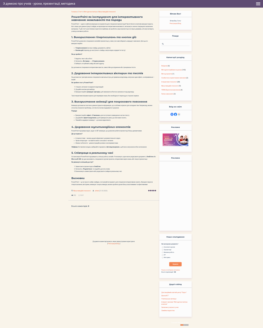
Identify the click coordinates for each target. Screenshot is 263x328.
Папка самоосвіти (167, 94)
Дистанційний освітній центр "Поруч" (174, 292)
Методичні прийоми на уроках (171, 70)
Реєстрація (112, 243)
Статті (80, 12)
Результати (165, 270)
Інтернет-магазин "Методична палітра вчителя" (174, 303)
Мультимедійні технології (107, 12)
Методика (167, 257)
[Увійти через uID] (172, 114)
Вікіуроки (164, 66)
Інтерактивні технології (169, 82)
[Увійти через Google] (179, 114)
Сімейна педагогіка (168, 310)
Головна (74, 12)
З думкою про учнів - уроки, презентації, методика (39, 3)
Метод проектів (166, 74)
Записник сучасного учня (169, 307)
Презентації (167, 249)
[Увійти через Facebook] (175, 114)
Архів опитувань (175, 270)
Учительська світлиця (168, 299)
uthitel (97, 191)
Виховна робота (169, 252)
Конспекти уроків (169, 247)
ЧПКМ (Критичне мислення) (170, 90)
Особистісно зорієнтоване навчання (173, 78)
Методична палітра (90, 12)
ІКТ (165, 255)
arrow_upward (258, 323)
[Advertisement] (113, 225)
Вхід (118, 243)
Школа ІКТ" (165, 295)
